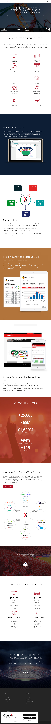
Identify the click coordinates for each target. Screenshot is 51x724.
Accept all (30, 715)
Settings (29, 720)
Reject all (30, 717)
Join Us (27, 703)
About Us (28, 697)
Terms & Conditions (8, 696)
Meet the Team (29, 701)
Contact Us (28, 699)
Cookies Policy (7, 699)
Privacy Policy (7, 697)
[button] (47, 1)
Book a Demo (25, 20)
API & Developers (30, 696)
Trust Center (6, 701)
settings (15, 721)
